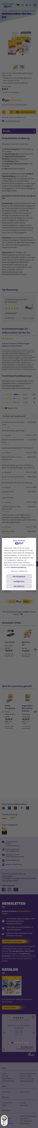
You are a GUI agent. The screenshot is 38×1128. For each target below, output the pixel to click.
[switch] (4, 1124)
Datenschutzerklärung (18, 567)
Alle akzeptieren (19, 576)
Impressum (14, 571)
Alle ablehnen (19, 586)
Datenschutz (23, 571)
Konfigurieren (19, 581)
